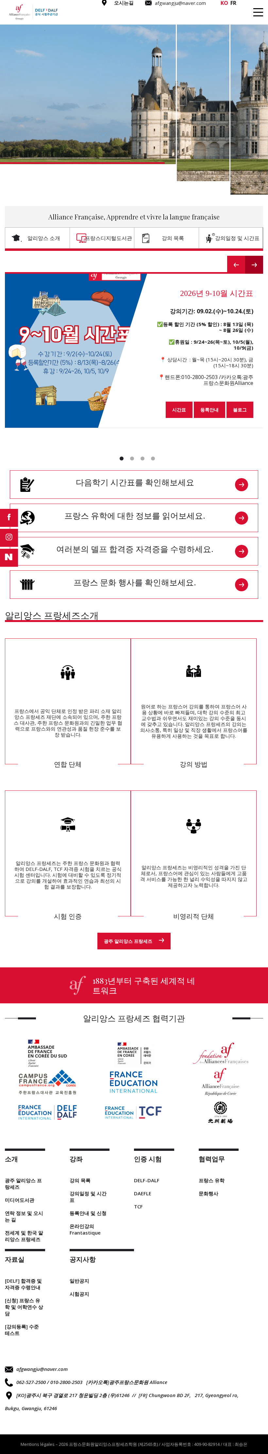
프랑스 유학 (212, 1180)
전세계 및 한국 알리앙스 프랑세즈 (24, 1235)
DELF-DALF (146, 1180)
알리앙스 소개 (43, 237)
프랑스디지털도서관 (108, 237)
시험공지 (79, 1293)
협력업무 (172, 15)
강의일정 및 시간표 (237, 237)
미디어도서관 (19, 1200)
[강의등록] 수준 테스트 (22, 1329)
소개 (78, 15)
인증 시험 (135, 15)
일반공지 (79, 1280)
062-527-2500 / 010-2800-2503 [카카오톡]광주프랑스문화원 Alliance (91, 1382)
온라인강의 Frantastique (85, 1229)
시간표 (179, 410)
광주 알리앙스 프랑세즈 (128, 941)
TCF (138, 1206)
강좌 (102, 15)
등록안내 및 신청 (88, 1213)
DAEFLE (142, 1193)
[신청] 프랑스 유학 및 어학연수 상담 (24, 1307)
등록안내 (209, 410)
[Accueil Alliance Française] (33, 12)
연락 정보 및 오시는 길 (24, 1216)
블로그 (240, 410)
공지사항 (240, 15)
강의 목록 (173, 237)
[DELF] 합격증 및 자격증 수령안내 (23, 1283)
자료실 (205, 15)
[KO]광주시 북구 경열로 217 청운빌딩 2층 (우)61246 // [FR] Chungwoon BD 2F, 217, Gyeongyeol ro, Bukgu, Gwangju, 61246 (122, 1401)
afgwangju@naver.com (42, 1369)
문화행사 (208, 1193)
